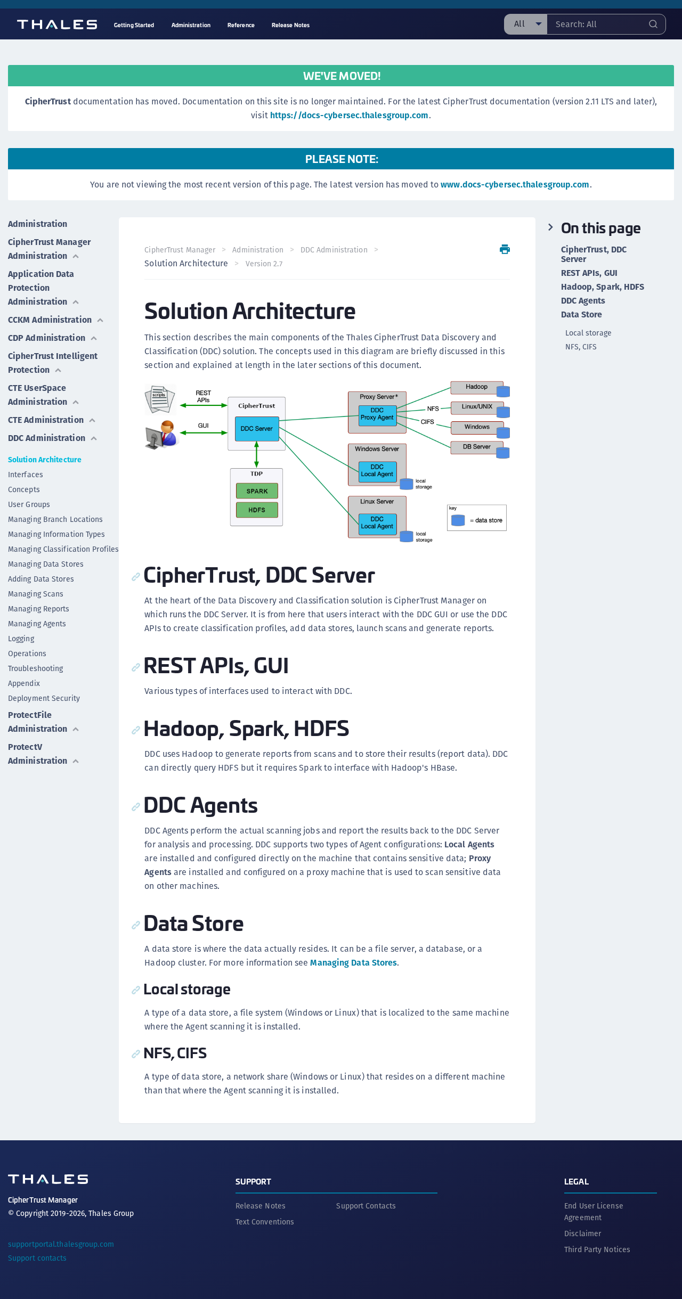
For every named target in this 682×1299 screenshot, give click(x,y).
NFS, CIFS (581, 347)
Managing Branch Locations (55, 519)
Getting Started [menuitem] (134, 25)
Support (254, 1181)
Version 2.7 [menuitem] (264, 263)
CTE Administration (46, 420)
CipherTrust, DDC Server (594, 254)
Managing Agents (37, 623)
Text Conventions (265, 1221)
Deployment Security (44, 698)
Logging (21, 638)
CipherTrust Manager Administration (49, 249)
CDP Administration (46, 338)
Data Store (582, 315)
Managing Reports (39, 609)
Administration (37, 224)
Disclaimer (582, 1233)
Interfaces (25, 474)
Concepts (24, 489)
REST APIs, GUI (589, 273)
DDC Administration (46, 438)
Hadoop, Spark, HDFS (603, 287)
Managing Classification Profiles (63, 549)
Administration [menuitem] (191, 25)
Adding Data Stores (41, 579)
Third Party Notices (597, 1249)
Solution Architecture (45, 459)
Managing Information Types (56, 534)
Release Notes (261, 1205)
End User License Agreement (593, 1211)
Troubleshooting (35, 668)
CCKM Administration (50, 320)
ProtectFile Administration (37, 722)
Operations (27, 653)
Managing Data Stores (46, 564)
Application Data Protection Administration (41, 288)
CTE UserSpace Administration (37, 395)
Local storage (588, 333)
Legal (576, 1181)
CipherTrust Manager (179, 249)
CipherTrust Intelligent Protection (53, 363)
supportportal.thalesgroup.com (61, 1244)
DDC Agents (583, 301)
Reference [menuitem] (241, 25)
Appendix (24, 683)
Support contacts (37, 1258)
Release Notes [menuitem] (291, 25)
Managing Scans (35, 594)
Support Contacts (366, 1205)
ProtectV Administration (37, 754)
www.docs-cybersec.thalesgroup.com (515, 184)
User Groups (29, 504)
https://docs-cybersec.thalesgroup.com (349, 115)
